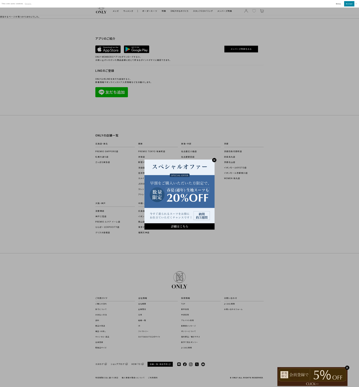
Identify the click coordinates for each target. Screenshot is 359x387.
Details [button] (28, 3)
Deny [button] (338, 4)
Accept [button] (349, 4)
